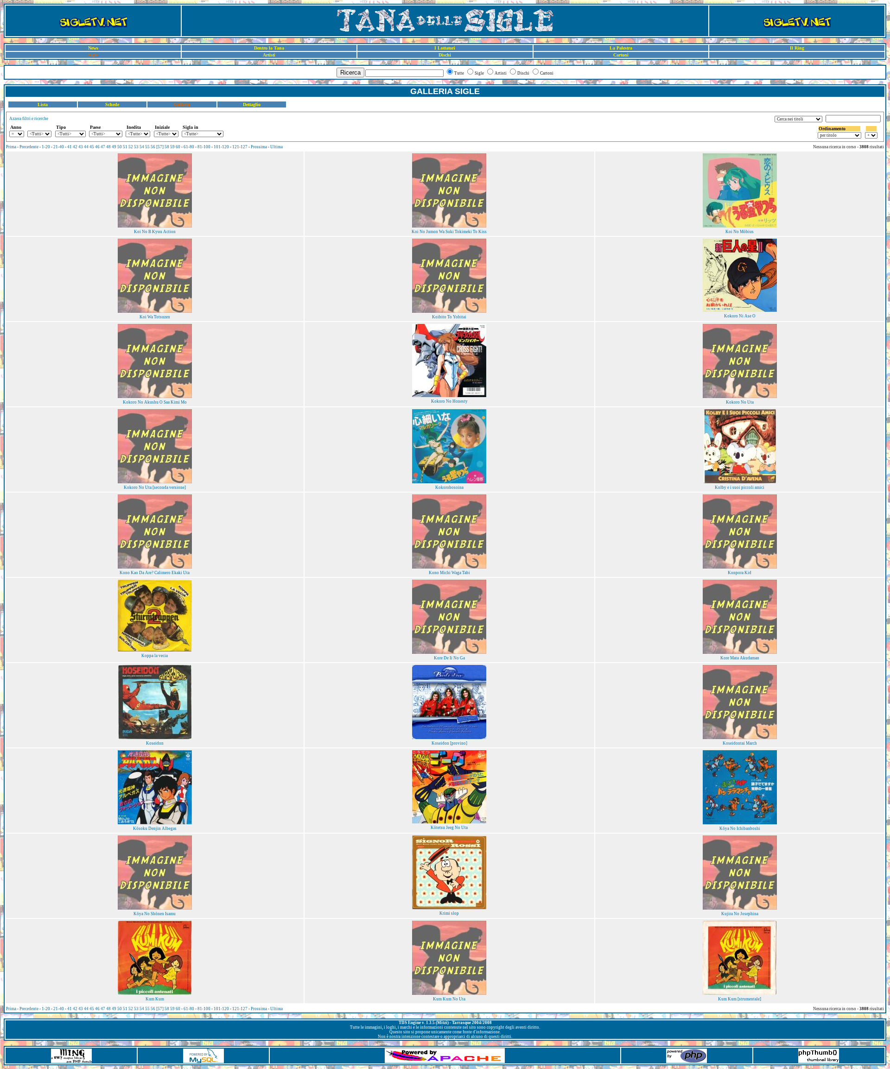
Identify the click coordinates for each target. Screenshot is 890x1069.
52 (130, 147)
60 (178, 147)
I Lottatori (444, 48)
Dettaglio (252, 104)
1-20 (46, 147)
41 (69, 147)
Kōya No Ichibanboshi (739, 828)
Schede (112, 104)
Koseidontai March (740, 743)
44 (86, 147)
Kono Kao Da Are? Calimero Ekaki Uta (155, 572)
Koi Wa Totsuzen (155, 317)
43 (80, 147)
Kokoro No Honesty (449, 401)
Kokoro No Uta (740, 402)
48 (108, 147)
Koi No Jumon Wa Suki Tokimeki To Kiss (449, 231)
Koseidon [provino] (449, 743)
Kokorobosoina (449, 487)
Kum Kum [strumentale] (739, 999)
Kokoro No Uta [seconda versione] (155, 487)
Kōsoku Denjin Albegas (155, 828)
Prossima (259, 147)
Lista (43, 104)
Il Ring (797, 48)
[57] (160, 147)
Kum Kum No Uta (449, 999)
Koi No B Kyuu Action (155, 231)
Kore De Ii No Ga (449, 658)
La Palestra (621, 48)
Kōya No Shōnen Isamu (155, 913)
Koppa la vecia (154, 655)
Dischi (445, 54)
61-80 (189, 147)
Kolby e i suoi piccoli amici (739, 487)
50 (119, 147)
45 (91, 147)
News (93, 48)
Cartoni (621, 54)
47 (103, 147)
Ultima (276, 147)
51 (125, 147)
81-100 (203, 147)
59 (172, 147)
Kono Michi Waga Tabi (449, 572)
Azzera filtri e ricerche (28, 118)
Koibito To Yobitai (449, 317)
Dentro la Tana (269, 48)
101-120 (221, 147)
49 (114, 147)
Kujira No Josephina (739, 913)
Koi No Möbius (739, 231)
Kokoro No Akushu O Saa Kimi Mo (155, 402)
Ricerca (350, 72)
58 (167, 147)
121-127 (240, 147)
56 (153, 147)
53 (136, 147)
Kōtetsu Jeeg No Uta (449, 827)
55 (147, 147)
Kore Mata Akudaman (739, 658)
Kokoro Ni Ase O (740, 316)
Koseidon (155, 743)
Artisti (269, 54)
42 (75, 147)
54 (142, 147)
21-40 (58, 147)
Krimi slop (449, 913)
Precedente (28, 147)
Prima (11, 147)
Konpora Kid (739, 572)
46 (97, 147)
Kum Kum (155, 999)
